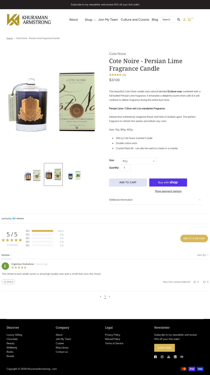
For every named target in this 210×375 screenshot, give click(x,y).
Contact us (62, 352)
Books (10, 352)
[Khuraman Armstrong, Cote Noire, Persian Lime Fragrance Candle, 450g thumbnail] (74, 175)
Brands (10, 356)
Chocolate (12, 339)
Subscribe (165, 347)
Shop (88, 20)
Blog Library (62, 347)
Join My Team (108, 19)
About (73, 19)
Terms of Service (114, 343)
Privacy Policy (112, 334)
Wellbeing (12, 347)
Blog (155, 19)
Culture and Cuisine (135, 19)
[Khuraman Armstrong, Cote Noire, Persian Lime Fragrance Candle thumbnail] (32, 175)
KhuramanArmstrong (38, 369)
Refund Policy (112, 339)
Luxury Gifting (14, 334)
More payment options (168, 191)
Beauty (10, 343)
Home (10, 38)
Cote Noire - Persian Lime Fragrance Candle (38, 38)
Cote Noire (117, 54)
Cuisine (60, 343)
